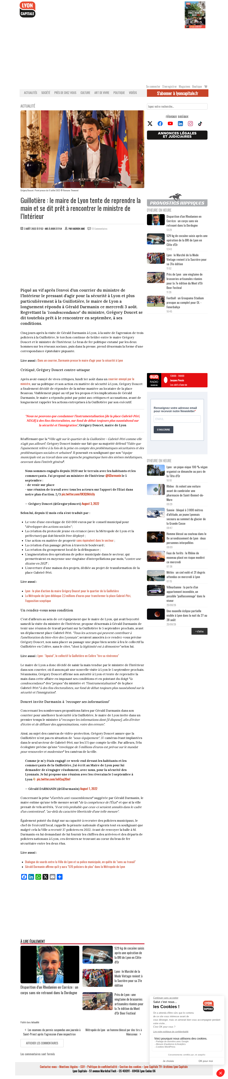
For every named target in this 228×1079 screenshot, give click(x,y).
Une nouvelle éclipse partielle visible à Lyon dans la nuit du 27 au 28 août (187, 615)
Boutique (197, 86)
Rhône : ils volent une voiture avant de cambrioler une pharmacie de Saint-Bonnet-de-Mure (185, 493)
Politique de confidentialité (102, 1067)
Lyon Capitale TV (153, 1067)
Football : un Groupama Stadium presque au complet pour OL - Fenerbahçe (185, 302)
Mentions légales (68, 1067)
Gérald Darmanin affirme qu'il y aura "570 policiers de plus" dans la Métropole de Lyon (75, 866)
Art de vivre (101, 93)
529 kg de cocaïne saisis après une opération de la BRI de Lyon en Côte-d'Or (129, 955)
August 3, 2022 (90, 503)
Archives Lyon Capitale (175, 1067)
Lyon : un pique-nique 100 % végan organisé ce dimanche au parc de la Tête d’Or (187, 471)
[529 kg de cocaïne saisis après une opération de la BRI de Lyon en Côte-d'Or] (97, 962)
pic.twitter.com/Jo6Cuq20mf (53, 779)
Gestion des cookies (130, 1067)
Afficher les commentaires (42, 1043)
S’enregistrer (169, 86)
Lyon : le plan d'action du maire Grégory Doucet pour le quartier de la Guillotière (72, 591)
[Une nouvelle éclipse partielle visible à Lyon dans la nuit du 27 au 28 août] (156, 615)
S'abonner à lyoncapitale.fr (177, 93)
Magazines (184, 86)
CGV (82, 1067)
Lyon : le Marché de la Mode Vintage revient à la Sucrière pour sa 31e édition (128, 978)
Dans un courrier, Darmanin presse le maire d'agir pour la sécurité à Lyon (80, 360)
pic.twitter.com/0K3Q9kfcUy (78, 494)
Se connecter (153, 86)
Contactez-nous (48, 1067)
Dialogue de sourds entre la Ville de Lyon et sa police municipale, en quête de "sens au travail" (80, 862)
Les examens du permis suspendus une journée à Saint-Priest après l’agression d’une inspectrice (52, 1032)
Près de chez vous (65, 93)
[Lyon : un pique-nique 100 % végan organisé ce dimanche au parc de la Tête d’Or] (156, 471)
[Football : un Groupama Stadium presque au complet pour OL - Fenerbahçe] (156, 302)
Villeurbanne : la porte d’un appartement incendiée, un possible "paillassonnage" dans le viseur (186, 594)
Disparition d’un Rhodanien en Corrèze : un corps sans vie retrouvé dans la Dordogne (49, 989)
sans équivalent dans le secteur (95, 540)
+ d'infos (199, 631)
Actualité (35, 1022)
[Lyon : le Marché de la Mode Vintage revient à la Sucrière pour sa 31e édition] (97, 985)
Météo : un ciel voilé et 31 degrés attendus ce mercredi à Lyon (186, 574)
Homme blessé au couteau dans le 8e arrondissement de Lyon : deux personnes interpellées (186, 538)
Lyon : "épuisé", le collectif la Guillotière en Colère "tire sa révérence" (79, 655)
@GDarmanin (113, 475)
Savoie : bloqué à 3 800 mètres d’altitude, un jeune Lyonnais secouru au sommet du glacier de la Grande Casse (186, 517)
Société (45, 93)
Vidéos (133, 93)
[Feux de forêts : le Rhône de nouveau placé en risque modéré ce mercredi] (156, 557)
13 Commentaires (99, 228)
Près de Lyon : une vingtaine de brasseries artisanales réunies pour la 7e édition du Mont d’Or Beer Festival (129, 1003)
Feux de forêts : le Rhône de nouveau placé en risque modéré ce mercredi (186, 557)
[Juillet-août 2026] (195, 14)
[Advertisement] (114, 55)
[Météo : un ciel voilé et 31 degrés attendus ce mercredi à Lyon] (156, 576)
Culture (85, 93)
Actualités (30, 93)
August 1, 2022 (88, 788)
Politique (119, 93)
